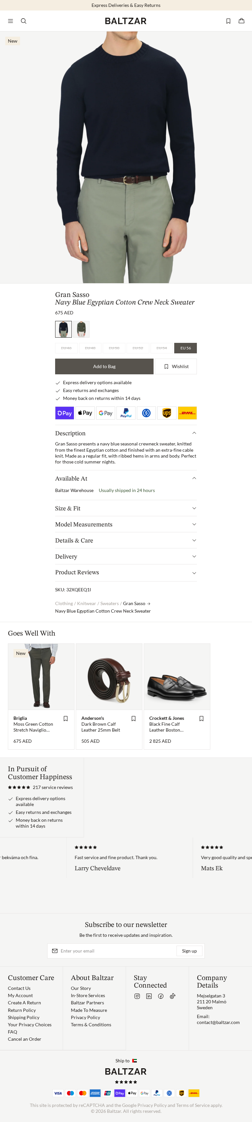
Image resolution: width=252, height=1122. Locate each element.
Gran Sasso (72, 295)
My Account (20, 995)
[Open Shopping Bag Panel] (241, 21)
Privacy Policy (85, 1017)
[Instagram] (137, 996)
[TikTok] (172, 996)
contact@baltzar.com (218, 1022)
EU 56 (185, 347)
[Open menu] (10, 21)
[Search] (23, 21)
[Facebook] (161, 996)
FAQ (12, 1031)
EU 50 (114, 347)
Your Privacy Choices (30, 1024)
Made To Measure (89, 1010)
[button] (40, 787)
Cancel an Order (24, 1039)
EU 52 (138, 347)
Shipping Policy (23, 1017)
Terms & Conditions (91, 1024)
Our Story (81, 988)
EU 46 (66, 347)
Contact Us (19, 988)
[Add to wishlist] (65, 718)
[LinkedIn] (149, 996)
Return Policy (22, 1010)
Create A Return (24, 1002)
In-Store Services (88, 995)
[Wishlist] (228, 21)
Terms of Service (193, 1105)
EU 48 (90, 347)
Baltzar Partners (87, 1002)
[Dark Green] (82, 329)
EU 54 (162, 347)
